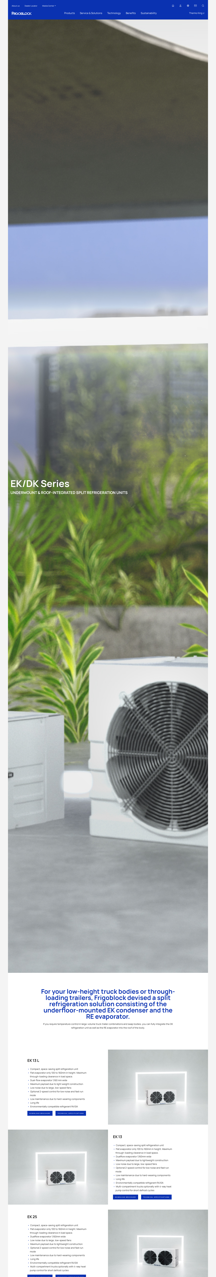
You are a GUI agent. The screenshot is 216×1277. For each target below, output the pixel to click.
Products (69, 13)
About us (16, 5)
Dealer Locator (31, 5)
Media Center (48, 5)
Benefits (131, 13)
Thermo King (195, 13)
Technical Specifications (71, 1113)
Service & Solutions (91, 13)
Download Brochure (40, 1113)
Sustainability (149, 13)
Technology (114, 13)
